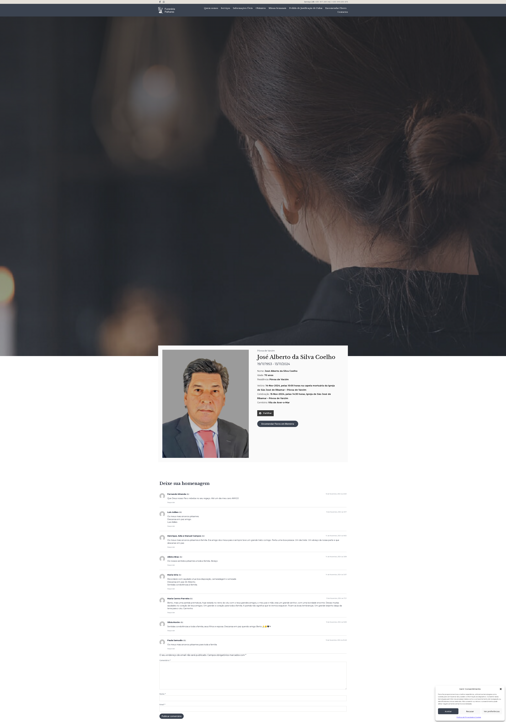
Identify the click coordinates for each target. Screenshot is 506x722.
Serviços (225, 8)
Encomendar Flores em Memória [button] (277, 423)
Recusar (470, 711)
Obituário (261, 8)
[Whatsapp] (164, 2)
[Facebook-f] (160, 2)
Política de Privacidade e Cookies (469, 717)
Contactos (342, 12)
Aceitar (448, 711)
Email (162, 704)
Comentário (165, 660)
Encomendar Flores (336, 8)
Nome (162, 694)
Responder (171, 502)
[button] (500, 689)
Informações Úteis (243, 8)
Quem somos (211, 8)
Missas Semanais (277, 8)
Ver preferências (492, 711)
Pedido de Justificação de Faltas (305, 8)
